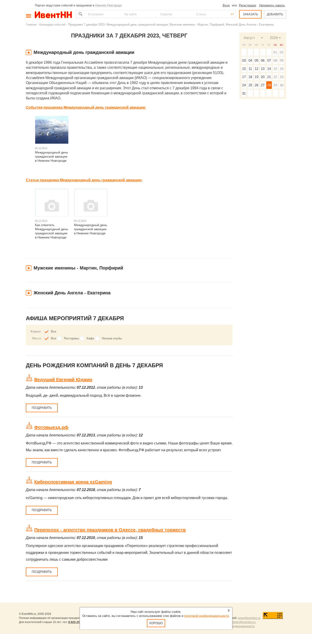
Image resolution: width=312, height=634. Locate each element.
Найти (79, 14)
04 (250, 60)
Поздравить (42, 407)
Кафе (90, 338)
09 (281, 60)
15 (275, 69)
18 (250, 77)
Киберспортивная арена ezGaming (73, 481)
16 (281, 69)
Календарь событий (52, 24)
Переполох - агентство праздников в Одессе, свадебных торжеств (110, 529)
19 (256, 77)
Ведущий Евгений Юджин (63, 379)
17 (244, 77)
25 (250, 85)
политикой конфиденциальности (206, 616)
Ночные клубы (112, 338)
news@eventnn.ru (249, 618)
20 (262, 77)
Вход (226, 5)
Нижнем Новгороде (108, 5)
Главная (31, 24)
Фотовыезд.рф (51, 427)
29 (275, 85)
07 (269, 60)
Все (53, 331)
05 (256, 60)
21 (269, 77)
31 (244, 93)
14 (269, 69)
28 (269, 85)
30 (281, 85)
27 (262, 85)
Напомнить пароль (272, 5)
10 (244, 69)
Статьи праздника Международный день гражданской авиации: (84, 180)
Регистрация (247, 5)
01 (275, 52)
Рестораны (71, 338)
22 (275, 77)
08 (275, 60)
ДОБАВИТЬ (275, 14)
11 (250, 69)
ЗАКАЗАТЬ (250, 14)
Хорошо (156, 623)
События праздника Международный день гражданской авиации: (86, 107)
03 (244, 60)
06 (262, 60)
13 (262, 69)
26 (256, 85)
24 (244, 85)
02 (281, 52)
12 (256, 69)
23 (281, 77)
